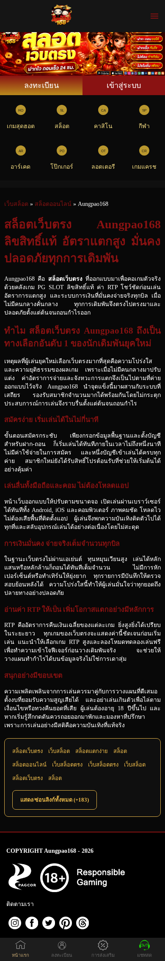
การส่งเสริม (103, 955)
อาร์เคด (20, 167)
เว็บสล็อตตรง (67, 764)
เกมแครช (144, 167)
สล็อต (62, 126)
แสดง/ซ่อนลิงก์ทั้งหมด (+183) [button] (54, 800)
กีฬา (144, 126)
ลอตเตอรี (103, 167)
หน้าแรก (20, 955)
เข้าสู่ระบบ (124, 85)
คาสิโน (103, 126)
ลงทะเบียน (41, 85)
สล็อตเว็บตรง (27, 751)
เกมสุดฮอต (21, 126)
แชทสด (144, 955)
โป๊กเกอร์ (61, 167)
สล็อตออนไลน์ (29, 764)
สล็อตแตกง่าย (91, 751)
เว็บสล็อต (59, 751)
